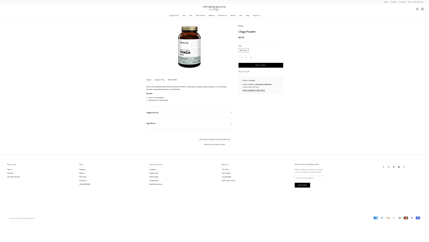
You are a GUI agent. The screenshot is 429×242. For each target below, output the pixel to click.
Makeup (212, 15)
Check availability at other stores (254, 90)
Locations (152, 169)
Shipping (82, 169)
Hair (190, 15)
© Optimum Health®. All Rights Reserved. (22, 218)
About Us (256, 15)
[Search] (417, 9)
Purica (241, 26)
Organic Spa (153, 173)
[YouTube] (399, 166)
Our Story (225, 169)
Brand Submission (155, 184)
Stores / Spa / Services (415, 2)
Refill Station (154, 177)
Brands (233, 15)
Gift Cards (402, 2)
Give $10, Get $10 (13, 177)
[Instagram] (388, 166)
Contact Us (83, 180)
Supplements (174, 15)
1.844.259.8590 (84, 184)
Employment (153, 180)
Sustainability (226, 177)
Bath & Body (200, 15)
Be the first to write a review (214, 144)
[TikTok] (404, 166)
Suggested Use (152, 113)
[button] (214, 144)
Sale (240, 15)
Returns (82, 173)
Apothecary (222, 15)
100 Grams (243, 50)
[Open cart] (422, 9)
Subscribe (302, 185)
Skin (184, 15)
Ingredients (151, 123)
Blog (247, 15)
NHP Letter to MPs (228, 180)
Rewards (394, 2)
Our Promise (226, 173)
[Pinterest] (393, 166)
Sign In (386, 2)
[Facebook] (383, 166)
